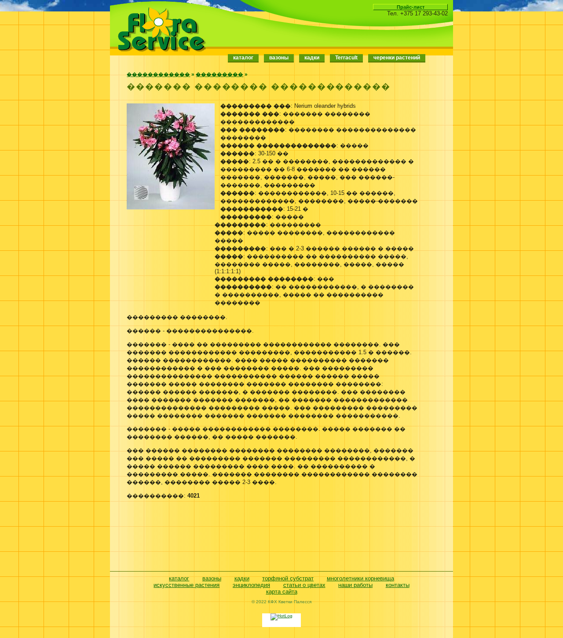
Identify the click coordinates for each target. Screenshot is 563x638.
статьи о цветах (304, 585)
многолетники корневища (360, 578)
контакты (397, 585)
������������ (158, 74)
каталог (243, 58)
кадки (241, 578)
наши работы (355, 585)
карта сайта (281, 591)
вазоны (211, 578)
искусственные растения (186, 585)
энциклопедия (251, 585)
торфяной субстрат (288, 578)
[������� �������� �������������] (171, 207)
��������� (219, 74)
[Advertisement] (273, 537)
